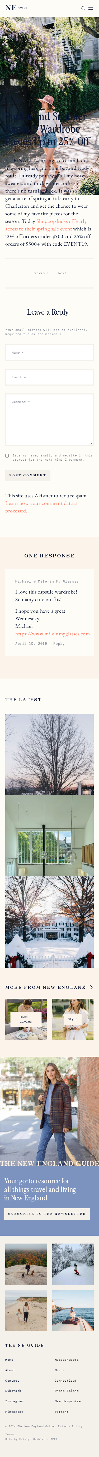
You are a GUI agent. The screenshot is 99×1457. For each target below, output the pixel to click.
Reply (59, 643)
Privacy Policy (70, 1426)
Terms (9, 1434)
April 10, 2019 (31, 643)
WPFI (54, 1439)
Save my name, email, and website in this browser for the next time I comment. (53, 457)
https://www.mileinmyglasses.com (52, 633)
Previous (41, 273)
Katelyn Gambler (32, 1439)
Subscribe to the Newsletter (47, 1214)
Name (18, 352)
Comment (21, 402)
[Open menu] (90, 8)
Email (19, 377)
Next (62, 273)
